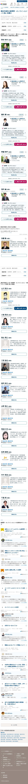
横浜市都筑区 (15, 741)
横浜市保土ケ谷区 (10, 736)
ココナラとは (6, 761)
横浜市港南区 (23, 737)
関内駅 (4, 302)
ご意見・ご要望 (20, 753)
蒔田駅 (4, 252)
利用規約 (18, 755)
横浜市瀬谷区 (14, 739)
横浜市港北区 (10, 737)
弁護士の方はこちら (22, 1)
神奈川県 (5, 250)
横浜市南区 (14, 43)
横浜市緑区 (8, 739)
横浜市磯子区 (17, 736)
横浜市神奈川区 (10, 734)
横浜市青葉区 (9, 741)
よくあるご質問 (6, 763)
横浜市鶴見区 (3, 734)
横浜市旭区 (3, 739)
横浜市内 (3, 732)
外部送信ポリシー (20, 761)
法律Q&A (5, 757)
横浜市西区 (16, 734)
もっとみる (14, 725)
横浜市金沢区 (3, 737)
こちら (10, 232)
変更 (25, 22)
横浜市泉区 (3, 741)
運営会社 (5, 775)
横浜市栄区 (20, 739)
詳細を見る (14, 255)
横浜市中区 (10, 301)
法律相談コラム (6, 759)
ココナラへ (4, 1)
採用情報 (5, 777)
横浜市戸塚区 (16, 737)
